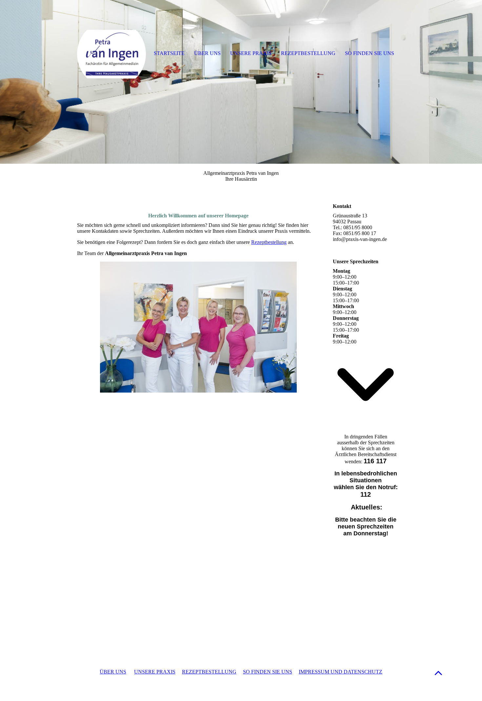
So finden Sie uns (369, 53)
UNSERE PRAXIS (154, 671)
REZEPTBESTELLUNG (209, 671)
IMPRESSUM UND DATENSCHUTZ (340, 671)
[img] (241, 82)
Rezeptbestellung (269, 242)
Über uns (207, 53)
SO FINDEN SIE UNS (267, 671)
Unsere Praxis (250, 53)
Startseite (169, 53)
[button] (438, 672)
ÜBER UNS (113, 671)
